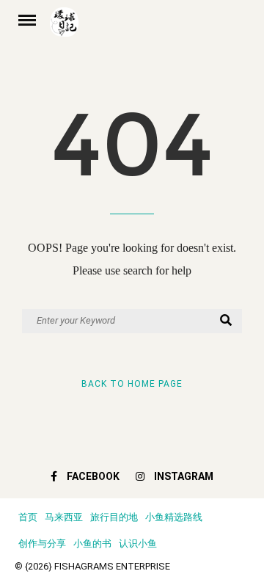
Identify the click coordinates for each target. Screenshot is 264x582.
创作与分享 (42, 543)
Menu (32, 19)
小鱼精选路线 (173, 517)
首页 (27, 517)
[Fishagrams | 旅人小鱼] (149, 26)
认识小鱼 (138, 543)
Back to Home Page (132, 384)
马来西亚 (64, 517)
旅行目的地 (114, 517)
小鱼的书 (92, 543)
